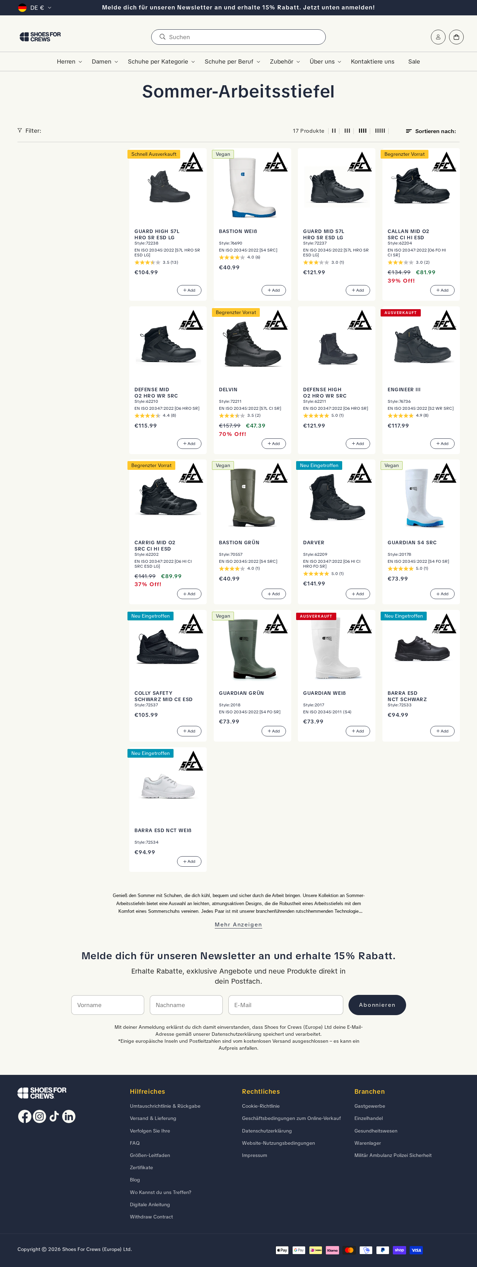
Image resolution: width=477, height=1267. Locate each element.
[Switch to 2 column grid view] (333, 131)
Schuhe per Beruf (229, 61)
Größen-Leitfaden (150, 1155)
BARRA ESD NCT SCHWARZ (407, 696)
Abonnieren (377, 1004)
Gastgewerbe (369, 1106)
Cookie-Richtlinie (261, 1106)
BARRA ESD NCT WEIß (163, 830)
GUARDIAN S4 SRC (412, 542)
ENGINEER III (404, 389)
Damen (101, 61)
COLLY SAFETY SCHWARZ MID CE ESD (163, 696)
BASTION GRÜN (239, 542)
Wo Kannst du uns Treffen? (160, 1192)
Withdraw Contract (151, 1217)
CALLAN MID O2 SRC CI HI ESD (409, 234)
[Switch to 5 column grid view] (380, 131)
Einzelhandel (368, 1118)
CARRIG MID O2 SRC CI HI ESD (155, 545)
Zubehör (281, 61)
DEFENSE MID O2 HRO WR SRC (156, 392)
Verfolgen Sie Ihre (150, 1131)
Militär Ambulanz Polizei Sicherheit (393, 1155)
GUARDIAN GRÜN (241, 693)
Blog (135, 1180)
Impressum (254, 1155)
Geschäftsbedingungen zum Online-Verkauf (291, 1118)
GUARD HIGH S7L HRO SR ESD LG (156, 234)
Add (191, 290)
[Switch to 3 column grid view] (347, 131)
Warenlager (367, 1143)
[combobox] (238, 37)
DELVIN (228, 389)
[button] (67, 61)
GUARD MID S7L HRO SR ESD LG (324, 234)
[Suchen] (162, 37)
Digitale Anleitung (150, 1204)
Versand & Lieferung (153, 1118)
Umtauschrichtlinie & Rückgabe (165, 1106)
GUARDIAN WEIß (324, 693)
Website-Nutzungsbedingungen (278, 1143)
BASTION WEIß (238, 231)
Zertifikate (141, 1167)
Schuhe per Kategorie (158, 61)
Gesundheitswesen (375, 1131)
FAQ (135, 1143)
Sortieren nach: (435, 131)
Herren (66, 61)
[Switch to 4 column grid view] (362, 131)
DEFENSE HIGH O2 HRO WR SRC (325, 392)
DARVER (314, 542)
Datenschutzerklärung (267, 1131)
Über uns (322, 61)
